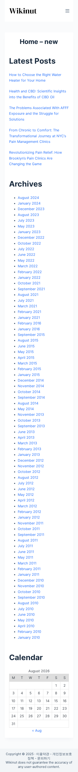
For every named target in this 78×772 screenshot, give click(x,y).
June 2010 (26, 614)
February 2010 (29, 631)
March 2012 (27, 506)
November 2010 (31, 586)
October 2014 (29, 392)
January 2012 (29, 517)
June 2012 (26, 489)
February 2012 (29, 511)
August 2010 (28, 603)
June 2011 (26, 552)
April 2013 (26, 437)
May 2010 (26, 620)
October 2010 (29, 592)
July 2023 (26, 220)
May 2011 (25, 557)
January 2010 (29, 637)
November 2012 (31, 466)
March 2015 (27, 363)
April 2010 (26, 626)
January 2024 (29, 203)
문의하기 (43, 758)
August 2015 (28, 340)
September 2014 (31, 397)
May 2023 (26, 226)
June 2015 (26, 346)
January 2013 (29, 454)
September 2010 (31, 597)
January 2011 (28, 574)
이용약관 (42, 754)
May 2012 (26, 494)
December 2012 (31, 460)
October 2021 (29, 283)
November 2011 (30, 523)
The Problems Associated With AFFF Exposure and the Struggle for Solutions (39, 113)
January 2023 (29, 232)
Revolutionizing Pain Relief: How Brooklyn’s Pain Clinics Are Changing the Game (35, 158)
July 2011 (25, 546)
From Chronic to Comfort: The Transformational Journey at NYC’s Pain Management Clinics (37, 136)
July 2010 (26, 609)
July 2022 (26, 249)
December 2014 (31, 380)
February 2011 (29, 569)
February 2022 (30, 272)
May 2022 (26, 260)
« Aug (37, 730)
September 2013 (31, 426)
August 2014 (28, 403)
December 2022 (31, 237)
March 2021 (27, 306)
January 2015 (29, 374)
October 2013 (29, 420)
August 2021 (28, 294)
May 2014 (26, 409)
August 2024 (28, 197)
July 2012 (26, 483)
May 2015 (26, 352)
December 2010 (31, 580)
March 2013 (27, 443)
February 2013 (29, 449)
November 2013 (31, 414)
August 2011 (28, 540)
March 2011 (27, 563)
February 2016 (29, 323)
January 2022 (29, 277)
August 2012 (28, 477)
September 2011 (31, 534)
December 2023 (31, 209)
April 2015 (26, 357)
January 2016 (29, 329)
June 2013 (26, 432)
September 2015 (31, 334)
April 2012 (26, 500)
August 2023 (28, 215)
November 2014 (31, 386)
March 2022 (28, 266)
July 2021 (26, 300)
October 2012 (29, 471)
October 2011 (29, 529)
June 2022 (26, 254)
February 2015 (29, 369)
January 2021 (29, 317)
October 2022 (29, 243)
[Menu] (67, 11)
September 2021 (31, 289)
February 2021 (29, 311)
